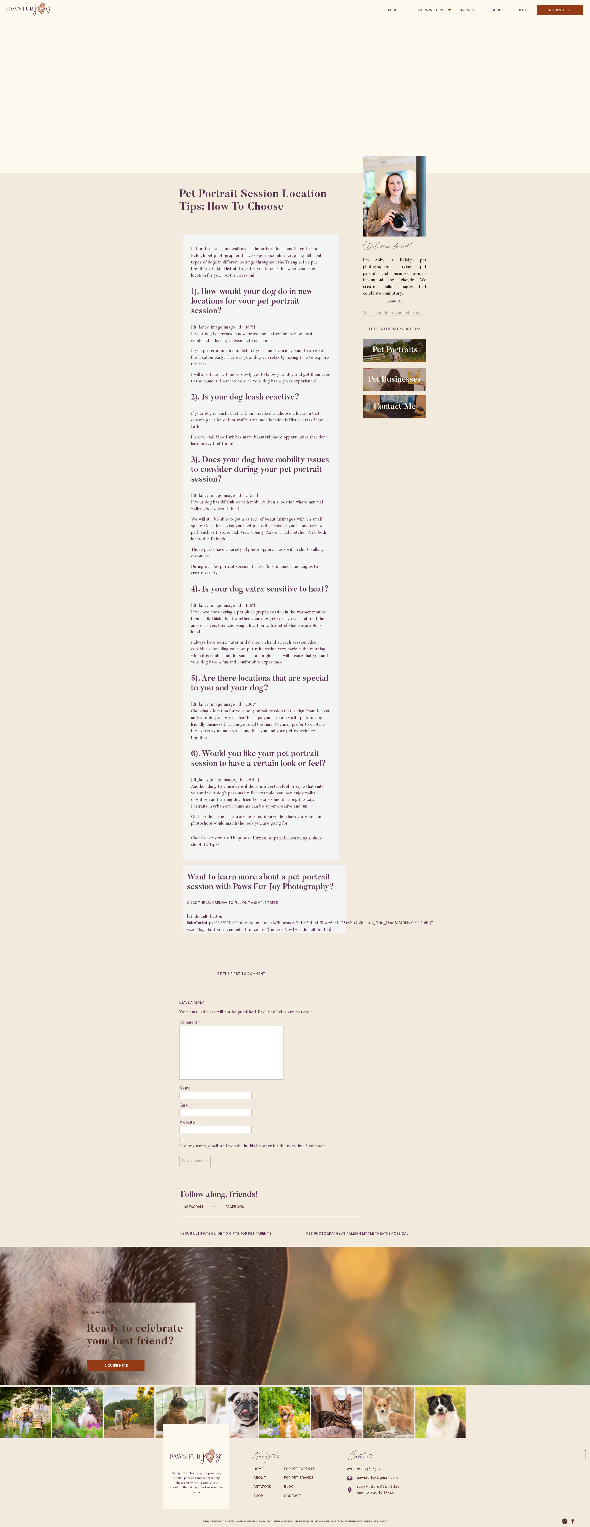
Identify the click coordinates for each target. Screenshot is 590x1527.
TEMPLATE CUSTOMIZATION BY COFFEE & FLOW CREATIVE (362, 1521)
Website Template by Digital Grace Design (314, 1521)
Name (187, 1088)
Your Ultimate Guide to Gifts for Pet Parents (226, 1233)
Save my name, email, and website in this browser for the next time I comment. (253, 1146)
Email (186, 1106)
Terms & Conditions (283, 1521)
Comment (190, 1023)
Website (187, 1123)
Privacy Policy (265, 1521)
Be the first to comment (241, 974)
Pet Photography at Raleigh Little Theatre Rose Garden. (361, 1233)
